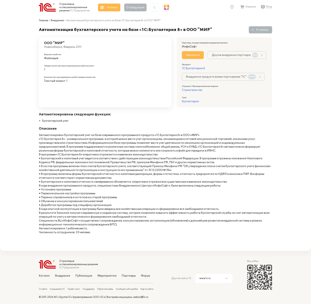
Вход (269, 6)
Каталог (44, 275)
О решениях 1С (57, 289)
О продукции (135, 7)
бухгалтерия (190, 101)
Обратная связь (105, 289)
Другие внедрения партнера (235, 55)
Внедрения (57, 20)
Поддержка (88, 289)
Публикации (83, 275)
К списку (262, 29)
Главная (43, 20)
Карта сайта (146, 289)
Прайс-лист (74, 289)
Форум (145, 275)
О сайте (43, 289)
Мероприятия (107, 275)
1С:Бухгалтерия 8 (193, 68)
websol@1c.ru (140, 297)
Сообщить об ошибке (127, 289)
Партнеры (129, 275)
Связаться (193, 55)
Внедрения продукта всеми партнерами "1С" (221, 76)
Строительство (192, 90)
